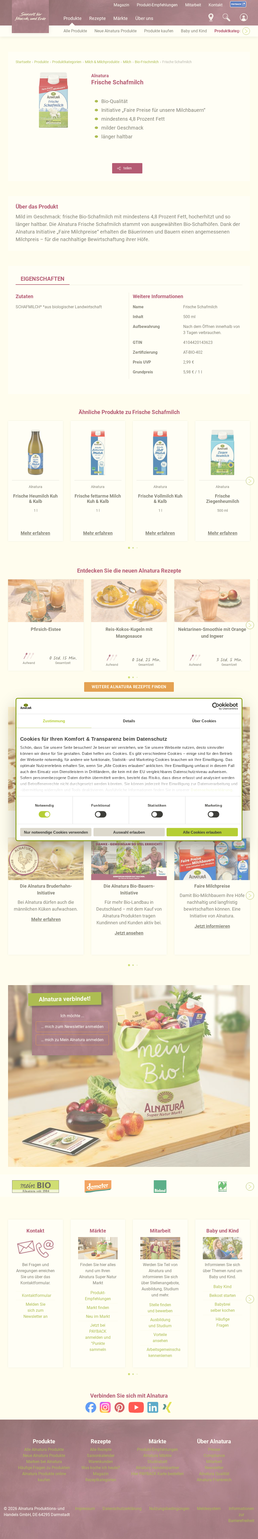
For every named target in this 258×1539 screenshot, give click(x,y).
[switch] (101, 814)
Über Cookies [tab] (204, 721)
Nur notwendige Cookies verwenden (56, 832)
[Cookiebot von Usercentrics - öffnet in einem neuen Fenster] (216, 706)
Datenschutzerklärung (211, 790)
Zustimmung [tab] (54, 721)
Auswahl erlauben (129, 832)
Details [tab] (129, 721)
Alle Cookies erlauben (202, 832)
